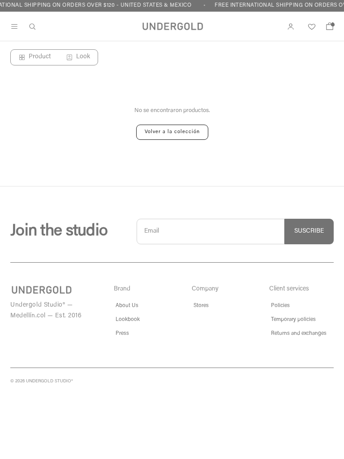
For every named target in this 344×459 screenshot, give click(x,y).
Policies (280, 305)
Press (122, 333)
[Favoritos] (310, 26)
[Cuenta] (291, 26)
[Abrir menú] (14, 26)
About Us (127, 305)
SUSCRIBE (309, 231)
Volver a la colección (172, 132)
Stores (201, 305)
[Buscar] (32, 26)
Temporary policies (293, 319)
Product (40, 57)
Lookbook (128, 319)
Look (83, 57)
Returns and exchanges (299, 333)
